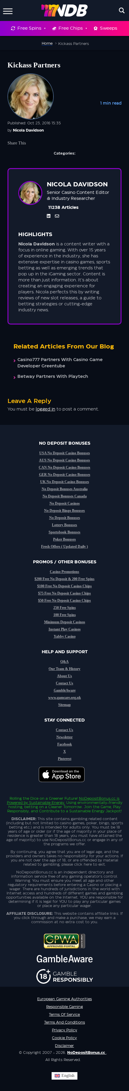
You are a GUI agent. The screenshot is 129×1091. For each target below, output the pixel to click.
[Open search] (121, 10)
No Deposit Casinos (65, 503)
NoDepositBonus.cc (97, 798)
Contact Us (64, 683)
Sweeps (108, 28)
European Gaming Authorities (64, 999)
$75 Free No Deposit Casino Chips (64, 593)
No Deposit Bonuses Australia (65, 489)
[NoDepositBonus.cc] (64, 10)
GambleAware (65, 690)
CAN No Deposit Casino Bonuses (64, 467)
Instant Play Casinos (65, 629)
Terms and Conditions (64, 1022)
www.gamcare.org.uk (64, 697)
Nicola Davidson (28, 130)
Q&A (64, 662)
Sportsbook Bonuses (64, 532)
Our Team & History (64, 669)
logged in (45, 409)
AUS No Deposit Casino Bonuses (64, 460)
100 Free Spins (64, 615)
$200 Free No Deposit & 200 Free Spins (64, 579)
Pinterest (64, 759)
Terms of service (64, 1014)
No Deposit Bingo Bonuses (64, 510)
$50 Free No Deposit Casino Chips (64, 600)
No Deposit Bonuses (64, 518)
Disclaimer (64, 1046)
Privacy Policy (64, 1030)
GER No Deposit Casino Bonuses (64, 475)
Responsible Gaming (64, 1007)
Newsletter (64, 737)
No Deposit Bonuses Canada (65, 496)
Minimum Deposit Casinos (64, 622)
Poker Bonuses (64, 539)
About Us (64, 676)
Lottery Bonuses (64, 525)
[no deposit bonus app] (65, 785)
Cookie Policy (64, 1038)
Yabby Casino (65, 636)
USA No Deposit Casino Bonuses (64, 453)
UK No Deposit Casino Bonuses (64, 482)
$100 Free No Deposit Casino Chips (64, 586)
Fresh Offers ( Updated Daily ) (64, 546)
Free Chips (70, 28)
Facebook (64, 744)
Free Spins (29, 28)
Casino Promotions (64, 572)
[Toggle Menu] (8, 10)
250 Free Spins (64, 608)
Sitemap (64, 705)
